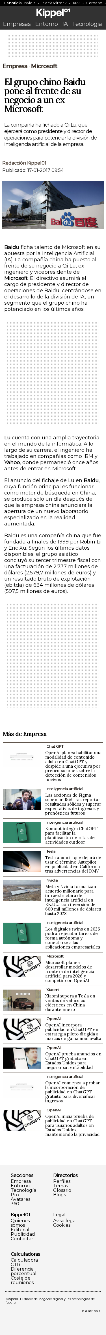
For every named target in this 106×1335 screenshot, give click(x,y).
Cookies (61, 1225)
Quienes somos (20, 1223)
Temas (60, 1186)
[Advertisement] (53, 47)
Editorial (20, 1230)
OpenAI (53, 1018)
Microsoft (44, 66)
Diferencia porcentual (23, 1271)
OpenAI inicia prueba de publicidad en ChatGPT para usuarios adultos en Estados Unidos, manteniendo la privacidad (72, 1125)
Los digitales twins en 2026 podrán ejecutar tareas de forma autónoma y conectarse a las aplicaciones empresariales (72, 938)
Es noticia (12, 3)
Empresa (14, 66)
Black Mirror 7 (54, 3)
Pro (15, 1195)
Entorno (46, 24)
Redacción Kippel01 (24, 163)
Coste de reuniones (22, 1280)
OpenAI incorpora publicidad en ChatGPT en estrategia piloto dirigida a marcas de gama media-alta (73, 1031)
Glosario (62, 1190)
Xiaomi (52, 989)
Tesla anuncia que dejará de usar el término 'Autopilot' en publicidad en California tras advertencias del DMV (73, 864)
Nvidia (30, 3)
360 (15, 1204)
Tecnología (87, 24)
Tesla (50, 851)
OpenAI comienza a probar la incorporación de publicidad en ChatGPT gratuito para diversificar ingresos (72, 1091)
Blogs (59, 1195)
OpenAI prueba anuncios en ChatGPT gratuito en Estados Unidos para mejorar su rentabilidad (73, 1060)
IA (65, 24)
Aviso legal (65, 1221)
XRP (76, 3)
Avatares (20, 1199)
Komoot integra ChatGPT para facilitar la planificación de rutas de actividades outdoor (71, 835)
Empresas (17, 24)
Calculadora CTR (24, 1262)
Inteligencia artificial (64, 788)
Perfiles (61, 1181)
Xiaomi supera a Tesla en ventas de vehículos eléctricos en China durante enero (70, 1002)
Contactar (22, 1239)
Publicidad (23, 1234)
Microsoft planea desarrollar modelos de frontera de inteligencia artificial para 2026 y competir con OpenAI (69, 971)
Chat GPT (54, 746)
